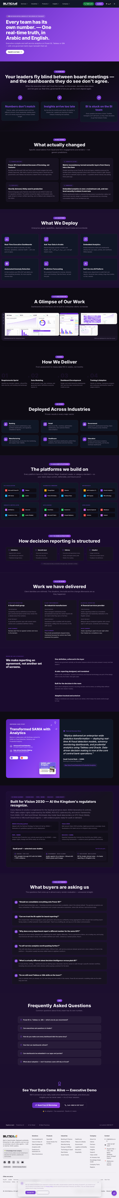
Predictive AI (20, 1125)
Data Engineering (37, 1144)
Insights (55, 4)
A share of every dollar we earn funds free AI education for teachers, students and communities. (16, 1153)
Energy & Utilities (66, 1147)
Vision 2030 (93, 1155)
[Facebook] (4, 1162)
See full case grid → (100, 848)
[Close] (98, 1182)
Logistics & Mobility (81, 1147)
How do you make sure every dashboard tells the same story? (45, 1037)
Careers (92, 1147)
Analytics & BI (36, 1147)
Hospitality (78, 1152)
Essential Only (43, 1192)
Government (79, 1144)
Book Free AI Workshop (47, 1105)
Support (92, 1152)
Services (23, 4)
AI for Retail (31, 1125)
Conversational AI (37, 1139)
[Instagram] (13, 1162)
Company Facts (95, 1164)
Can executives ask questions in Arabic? (37, 1028)
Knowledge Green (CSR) (95, 1161)
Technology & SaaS (67, 1149)
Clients (92, 1142)
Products (45, 4)
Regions (92, 1167)
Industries (34, 4)
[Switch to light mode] (114, 3)
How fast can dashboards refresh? (35, 1045)
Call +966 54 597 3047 (75, 1105)
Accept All (30, 1192)
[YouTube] (22, 1162)
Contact (99, 4)
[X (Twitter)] (18, 1162)
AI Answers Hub (95, 1157)
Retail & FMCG (65, 1142)
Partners (92, 1144)
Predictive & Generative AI (36, 1150)
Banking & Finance (66, 1139)
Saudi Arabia (65, 1155)
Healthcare (78, 1139)
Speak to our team (14, 52)
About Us (93, 1139)
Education (78, 1149)
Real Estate (64, 1152)
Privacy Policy (49, 1186)
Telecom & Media (80, 1142)
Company (65, 4)
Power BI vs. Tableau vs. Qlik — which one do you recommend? (45, 1020)
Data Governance (37, 1154)
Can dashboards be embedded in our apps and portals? (43, 1053)
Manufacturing (65, 1144)
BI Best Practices (44, 1125)
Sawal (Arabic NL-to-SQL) (52, 1142)
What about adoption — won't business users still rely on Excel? (46, 1062)
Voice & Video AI (37, 1142)
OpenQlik (49, 1139)
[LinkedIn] (9, 1162)
